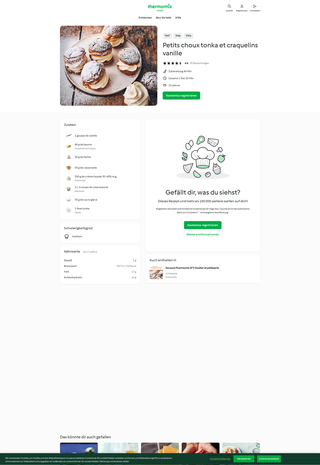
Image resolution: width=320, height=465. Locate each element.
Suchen (229, 11)
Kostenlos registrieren (181, 95)
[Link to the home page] (160, 8)
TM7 (167, 35)
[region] (160, 459)
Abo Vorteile (163, 17)
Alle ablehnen (244, 458)
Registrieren (242, 11)
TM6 (178, 35)
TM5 (188, 35)
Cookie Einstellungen (220, 458)
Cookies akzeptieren (269, 458)
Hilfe (178, 17)
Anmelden (255, 11)
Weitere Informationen (202, 234)
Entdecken (145, 17)
